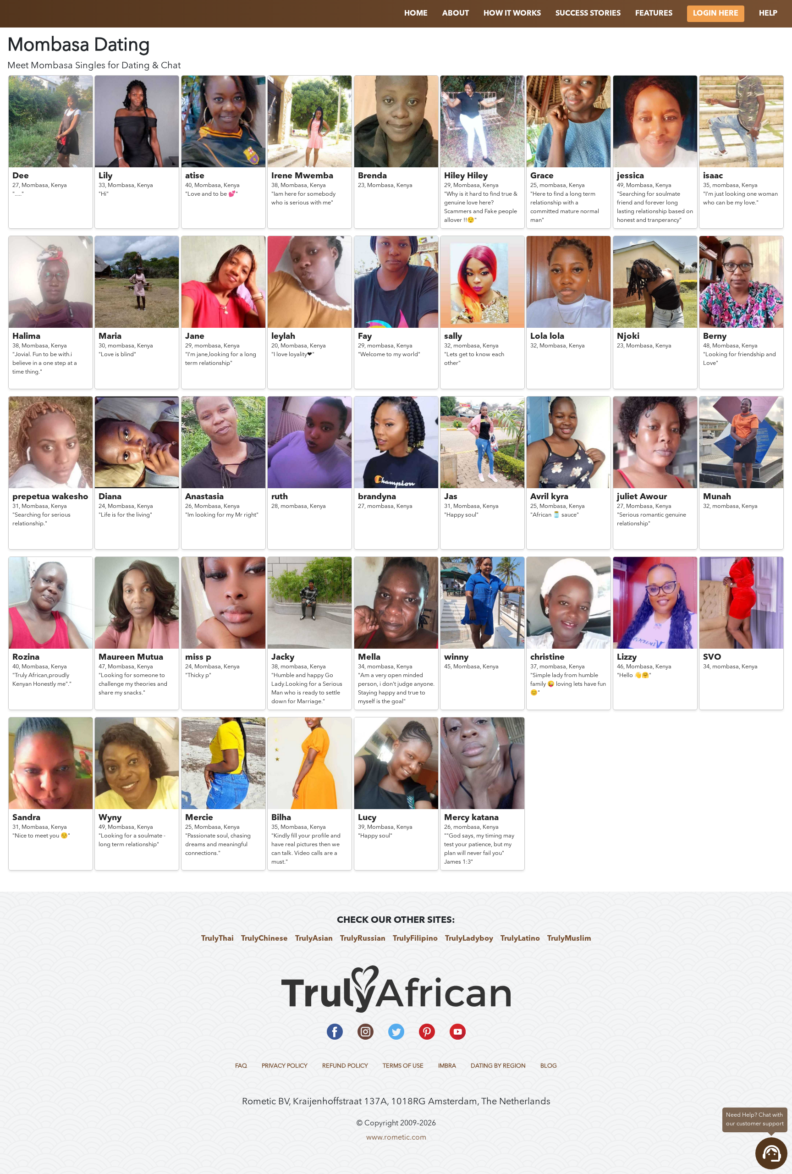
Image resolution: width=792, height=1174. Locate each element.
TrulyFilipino (415, 939)
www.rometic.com (396, 1137)
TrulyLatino (520, 939)
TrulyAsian (314, 939)
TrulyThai (217, 939)
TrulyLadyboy (469, 939)
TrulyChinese (264, 939)
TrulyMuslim (569, 939)
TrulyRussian (362, 939)
